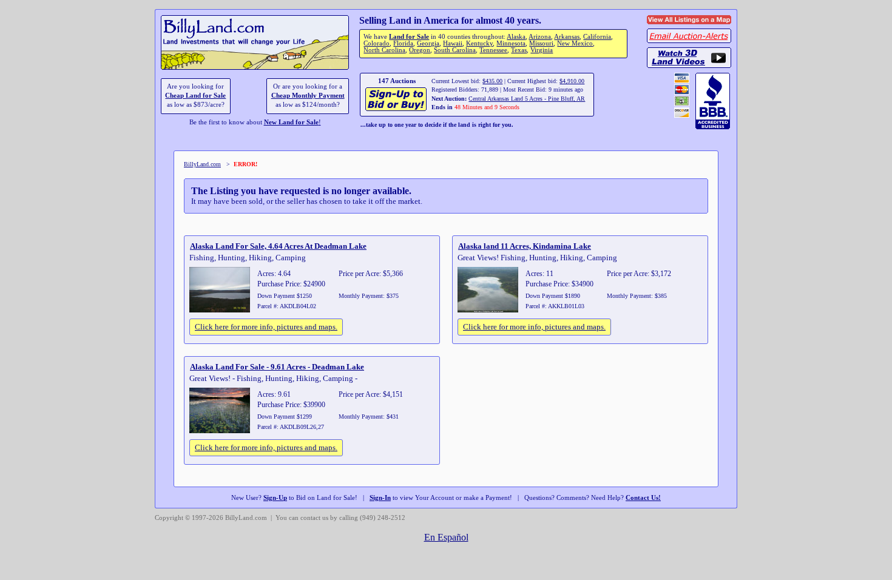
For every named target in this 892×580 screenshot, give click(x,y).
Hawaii (452, 43)
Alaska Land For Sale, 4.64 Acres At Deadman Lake (278, 246)
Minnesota (510, 43)
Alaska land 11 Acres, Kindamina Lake (524, 246)
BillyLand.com (202, 164)
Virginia (541, 50)
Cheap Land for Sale (195, 95)
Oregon (419, 50)
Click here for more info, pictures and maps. (266, 326)
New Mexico (575, 43)
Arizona (540, 36)
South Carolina (455, 50)
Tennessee (493, 50)
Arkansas (566, 36)
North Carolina (384, 50)
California (597, 36)
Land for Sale (409, 36)
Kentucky (479, 43)
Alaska (516, 36)
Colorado (376, 43)
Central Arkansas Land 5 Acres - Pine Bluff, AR (526, 98)
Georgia (428, 43)
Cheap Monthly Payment (308, 95)
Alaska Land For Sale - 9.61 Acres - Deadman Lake (277, 366)
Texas (519, 50)
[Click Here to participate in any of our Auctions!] (396, 109)
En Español (446, 537)
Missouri (541, 43)
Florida (403, 43)
